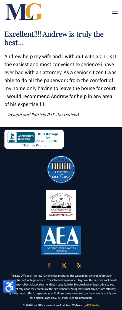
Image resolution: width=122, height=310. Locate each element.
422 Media (92, 305)
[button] (115, 12)
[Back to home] (24, 12)
